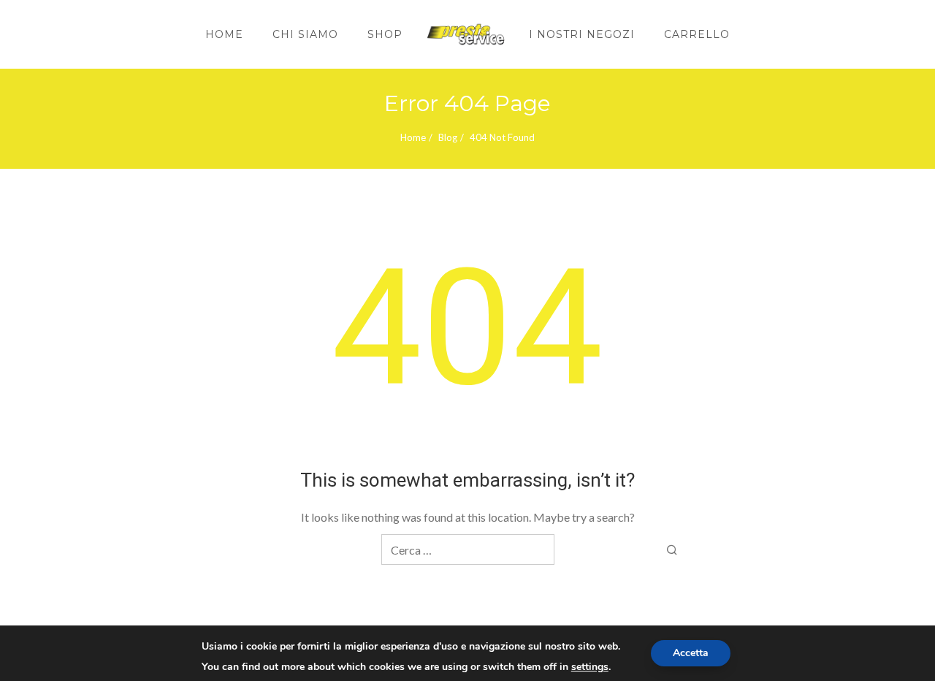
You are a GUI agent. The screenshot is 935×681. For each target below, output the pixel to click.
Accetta (691, 653)
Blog (447, 137)
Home (413, 137)
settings (589, 667)
